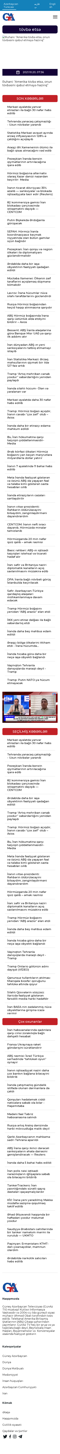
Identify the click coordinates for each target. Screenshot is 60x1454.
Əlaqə (6, 1412)
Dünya (6, 1362)
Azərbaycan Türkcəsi (11, 5)
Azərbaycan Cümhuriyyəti (19, 1387)
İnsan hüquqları (12, 1380)
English (52, 5)
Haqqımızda (10, 1418)
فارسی (37, 5)
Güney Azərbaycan (14, 1356)
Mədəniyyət (10, 1374)
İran (4, 1393)
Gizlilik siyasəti (12, 1424)
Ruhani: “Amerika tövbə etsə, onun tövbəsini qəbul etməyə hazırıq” (27, 83)
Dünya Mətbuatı (13, 1368)
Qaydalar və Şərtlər (14, 1431)
